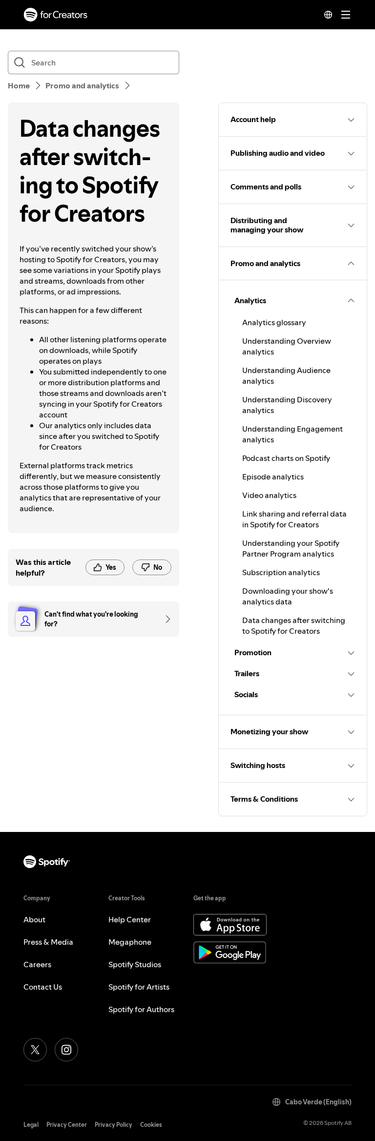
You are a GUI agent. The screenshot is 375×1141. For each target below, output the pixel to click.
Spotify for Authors (141, 1009)
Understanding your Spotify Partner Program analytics (290, 548)
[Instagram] (66, 1049)
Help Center (129, 919)
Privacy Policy (113, 1124)
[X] (35, 1049)
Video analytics (269, 495)
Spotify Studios (134, 964)
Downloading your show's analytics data (287, 596)
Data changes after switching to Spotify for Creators (293, 625)
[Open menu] (346, 14)
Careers (37, 964)
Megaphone (129, 941)
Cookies (151, 1124)
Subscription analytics (281, 572)
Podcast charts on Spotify (286, 458)
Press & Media (48, 941)
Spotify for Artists (138, 986)
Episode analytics (273, 476)
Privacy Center (66, 1124)
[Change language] (328, 14)
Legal (31, 1124)
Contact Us (42, 986)
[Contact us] (164, 619)
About (34, 919)
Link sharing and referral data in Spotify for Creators (294, 519)
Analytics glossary (274, 322)
